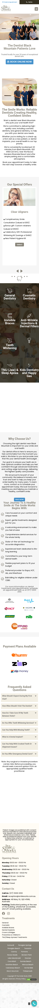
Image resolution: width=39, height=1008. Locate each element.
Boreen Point (27, 955)
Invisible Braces (8, 927)
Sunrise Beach (25, 961)
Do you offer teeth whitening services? (18, 723)
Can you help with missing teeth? (16, 730)
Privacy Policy (21, 979)
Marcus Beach (27, 964)
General (5, 923)
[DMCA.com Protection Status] (32, 979)
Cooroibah (12, 961)
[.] (34, 1003)
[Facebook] (3, 913)
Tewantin (27, 948)
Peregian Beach (14, 948)
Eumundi (10, 945)
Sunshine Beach (12, 964)
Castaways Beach (13, 968)
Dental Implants (8, 930)
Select (19, 244)
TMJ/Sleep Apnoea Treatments (14, 937)
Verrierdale (28, 968)
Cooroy (14, 951)
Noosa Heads (12, 955)
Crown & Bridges (8, 932)
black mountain (13, 971)
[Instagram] (8, 913)
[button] (36, 9)
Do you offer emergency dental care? (17, 754)
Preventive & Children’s (11, 935)
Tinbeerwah (27, 971)
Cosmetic (6, 925)
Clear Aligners (19, 212)
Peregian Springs (24, 945)
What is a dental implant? (12, 737)
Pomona (24, 951)
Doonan (28, 958)
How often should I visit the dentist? (17, 706)
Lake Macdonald (14, 958)
